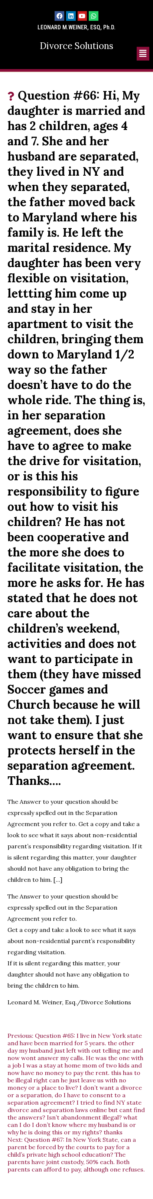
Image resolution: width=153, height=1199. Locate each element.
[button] (143, 54)
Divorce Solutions (76, 46)
